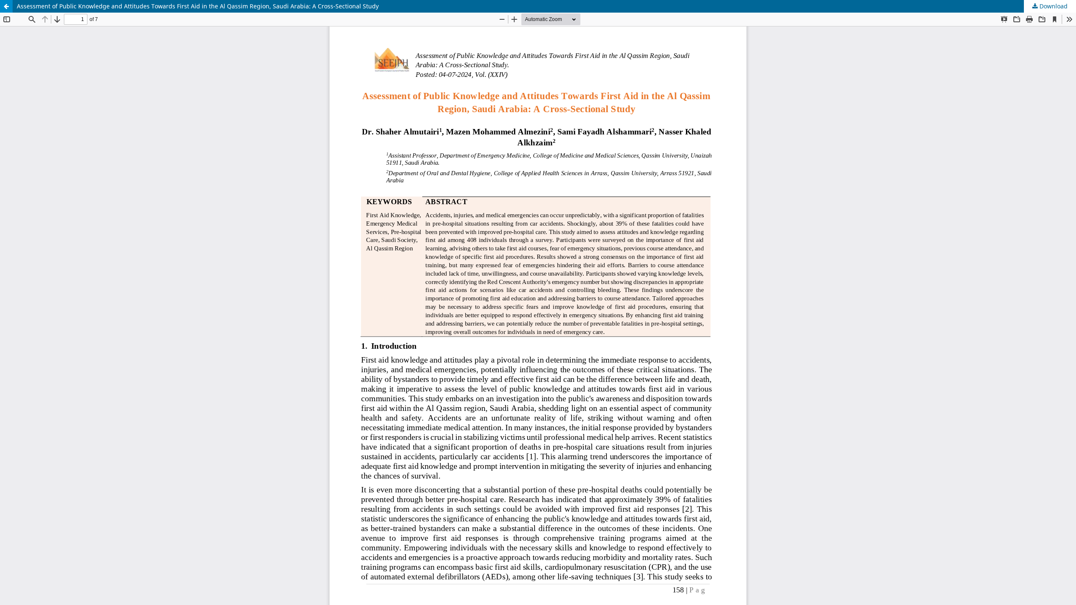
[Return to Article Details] (6, 6)
